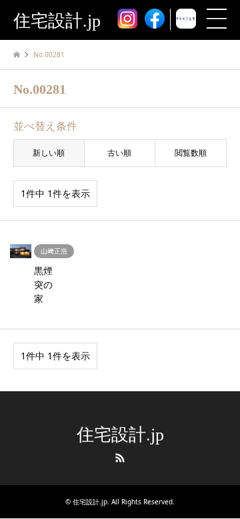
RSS (120, 457)
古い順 (119, 152)
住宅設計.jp (120, 434)
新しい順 (49, 152)
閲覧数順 (191, 152)
